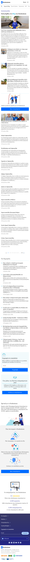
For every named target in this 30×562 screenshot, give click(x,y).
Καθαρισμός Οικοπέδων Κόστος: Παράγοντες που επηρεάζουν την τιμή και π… (17, 65)
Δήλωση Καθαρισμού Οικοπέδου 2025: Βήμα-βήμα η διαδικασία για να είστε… (17, 80)
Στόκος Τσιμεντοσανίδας (7, 238)
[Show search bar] (1, 6)
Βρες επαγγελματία (15, 109)
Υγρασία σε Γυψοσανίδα (7, 161)
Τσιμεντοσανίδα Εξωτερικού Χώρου (10, 212)
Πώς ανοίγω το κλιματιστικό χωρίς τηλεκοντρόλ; (15, 297)
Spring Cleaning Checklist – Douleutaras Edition (15, 317)
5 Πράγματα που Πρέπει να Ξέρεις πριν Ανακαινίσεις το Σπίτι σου (17, 50)
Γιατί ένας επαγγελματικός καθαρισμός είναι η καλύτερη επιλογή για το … (13, 31)
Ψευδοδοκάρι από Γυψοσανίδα (9, 148)
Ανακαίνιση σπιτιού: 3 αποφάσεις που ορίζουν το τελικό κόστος (14, 122)
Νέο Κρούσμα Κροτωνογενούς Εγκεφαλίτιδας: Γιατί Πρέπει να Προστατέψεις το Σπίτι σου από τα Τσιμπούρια (15, 328)
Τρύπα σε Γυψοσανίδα (6, 186)
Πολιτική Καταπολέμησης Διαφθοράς (8, 552)
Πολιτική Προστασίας (15, 551)
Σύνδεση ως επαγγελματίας (15, 392)
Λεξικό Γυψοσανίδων (6, 135)
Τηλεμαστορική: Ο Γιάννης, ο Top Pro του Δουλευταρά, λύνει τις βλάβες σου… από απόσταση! (13, 341)
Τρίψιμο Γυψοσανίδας (6, 174)
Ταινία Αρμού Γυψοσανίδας (8, 225)
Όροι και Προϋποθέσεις (5, 551)
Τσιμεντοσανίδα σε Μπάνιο (8, 199)
